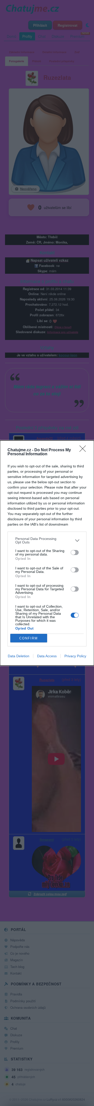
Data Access (47, 656)
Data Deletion (18, 656)
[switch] (75, 552)
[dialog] (47, 553)
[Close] (84, 450)
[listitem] (47, 540)
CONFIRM (28, 638)
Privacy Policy (75, 656)
